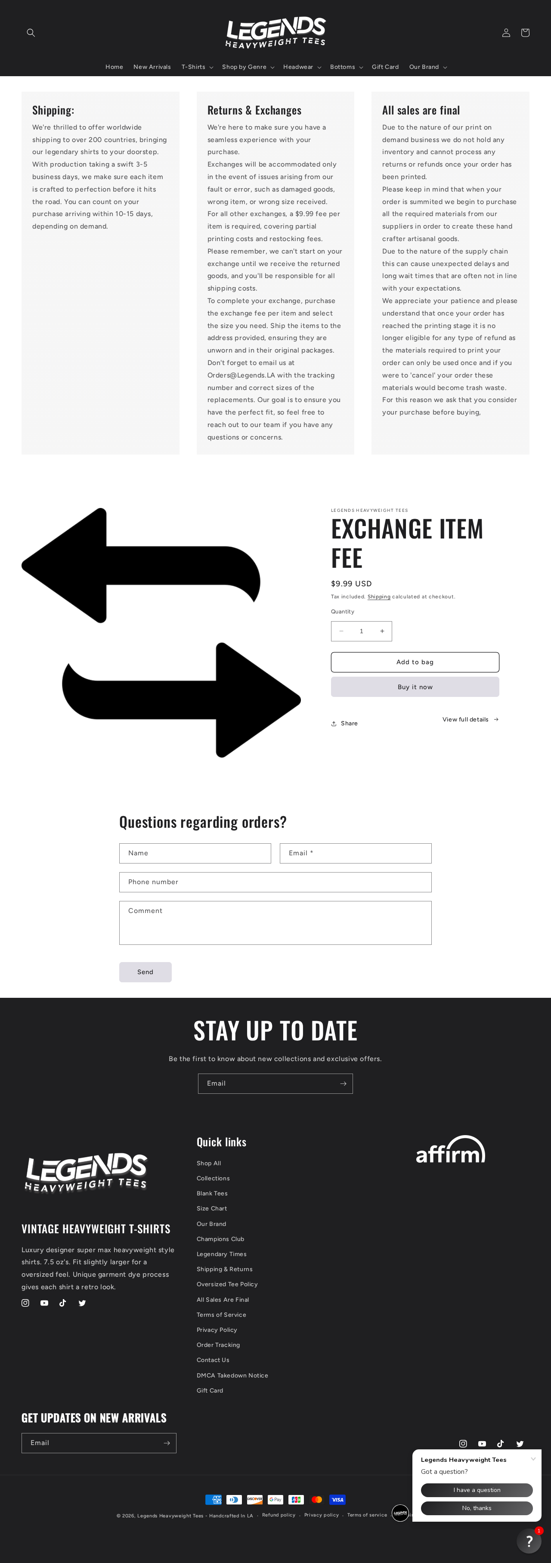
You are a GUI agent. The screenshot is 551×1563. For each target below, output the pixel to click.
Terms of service (367, 1515)
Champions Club (221, 1239)
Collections (213, 1178)
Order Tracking (218, 1345)
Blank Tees (212, 1193)
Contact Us (213, 1360)
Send (145, 972)
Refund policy (279, 1515)
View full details (466, 719)
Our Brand (211, 1224)
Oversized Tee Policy (227, 1284)
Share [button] (349, 723)
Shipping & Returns (225, 1269)
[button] (31, 32)
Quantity (342, 611)
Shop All (209, 1163)
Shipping (379, 597)
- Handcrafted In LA (229, 1516)
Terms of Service (222, 1314)
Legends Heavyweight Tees (170, 1516)
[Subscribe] (343, 1084)
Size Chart (212, 1208)
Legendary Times (222, 1254)
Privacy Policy (217, 1330)
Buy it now (415, 687)
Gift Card (210, 1390)
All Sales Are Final (223, 1299)
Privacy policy (321, 1515)
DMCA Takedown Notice (233, 1375)
